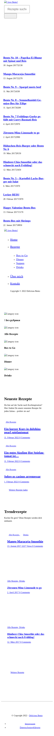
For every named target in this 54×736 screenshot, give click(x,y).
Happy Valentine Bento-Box (19, 207)
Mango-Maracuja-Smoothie (19, 73)
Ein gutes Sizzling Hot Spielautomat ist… (24, 454)
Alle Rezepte (11, 422)
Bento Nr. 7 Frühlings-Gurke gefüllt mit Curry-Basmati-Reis (22, 118)
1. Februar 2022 (11, 482)
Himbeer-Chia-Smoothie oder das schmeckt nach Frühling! (22, 163)
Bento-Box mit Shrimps (17, 220)
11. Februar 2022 (11, 437)
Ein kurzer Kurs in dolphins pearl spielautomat (22, 430)
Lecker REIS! (11, 194)
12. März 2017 (13, 642)
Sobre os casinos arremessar (22, 476)
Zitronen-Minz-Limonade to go (21, 132)
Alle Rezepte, (14, 535)
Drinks (25, 535)
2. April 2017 (13, 592)
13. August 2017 (14, 546)
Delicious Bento (36, 715)
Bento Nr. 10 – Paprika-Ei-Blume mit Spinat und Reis (22, 59)
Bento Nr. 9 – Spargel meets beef (22, 87)
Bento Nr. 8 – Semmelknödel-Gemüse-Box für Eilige (22, 102)
